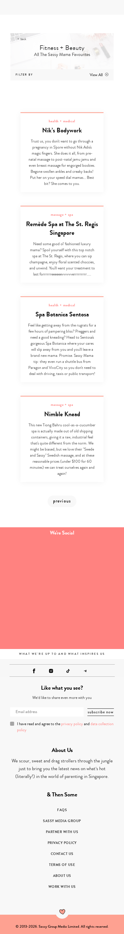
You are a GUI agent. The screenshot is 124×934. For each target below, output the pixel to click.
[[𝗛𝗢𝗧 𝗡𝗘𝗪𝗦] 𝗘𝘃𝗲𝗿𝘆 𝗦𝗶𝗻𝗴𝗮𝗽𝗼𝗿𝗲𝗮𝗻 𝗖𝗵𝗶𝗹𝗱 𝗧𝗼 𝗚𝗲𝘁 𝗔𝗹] (31, 593)
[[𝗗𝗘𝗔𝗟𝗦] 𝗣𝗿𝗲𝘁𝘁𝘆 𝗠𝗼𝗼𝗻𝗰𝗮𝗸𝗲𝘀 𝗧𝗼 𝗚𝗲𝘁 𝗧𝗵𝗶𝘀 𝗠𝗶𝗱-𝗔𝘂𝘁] (93, 628)
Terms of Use (62, 865)
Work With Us (62, 887)
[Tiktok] (68, 671)
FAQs (62, 810)
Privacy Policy (62, 843)
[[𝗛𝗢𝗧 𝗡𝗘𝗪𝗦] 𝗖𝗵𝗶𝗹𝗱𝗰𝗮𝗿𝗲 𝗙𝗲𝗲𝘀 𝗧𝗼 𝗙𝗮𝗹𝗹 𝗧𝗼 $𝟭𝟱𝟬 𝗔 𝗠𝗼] (93, 558)
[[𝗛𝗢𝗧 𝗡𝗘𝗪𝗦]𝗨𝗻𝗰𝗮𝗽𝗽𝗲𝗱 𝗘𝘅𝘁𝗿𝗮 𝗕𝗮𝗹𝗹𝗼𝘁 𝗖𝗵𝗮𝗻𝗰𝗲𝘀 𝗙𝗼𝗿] (31, 558)
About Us (62, 876)
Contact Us (62, 854)
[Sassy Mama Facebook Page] (34, 671)
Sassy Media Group (62, 821)
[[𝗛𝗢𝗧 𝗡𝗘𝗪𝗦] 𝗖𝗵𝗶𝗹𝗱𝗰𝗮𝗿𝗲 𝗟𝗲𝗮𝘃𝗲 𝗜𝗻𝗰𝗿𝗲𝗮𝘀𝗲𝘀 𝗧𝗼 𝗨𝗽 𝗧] (93, 593)
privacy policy (72, 724)
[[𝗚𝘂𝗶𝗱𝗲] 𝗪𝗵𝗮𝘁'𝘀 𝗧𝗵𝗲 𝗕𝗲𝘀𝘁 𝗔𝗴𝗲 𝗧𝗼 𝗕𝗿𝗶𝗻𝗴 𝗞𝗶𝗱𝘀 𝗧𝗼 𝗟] (31, 628)
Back (23, 39)
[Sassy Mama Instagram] (51, 671)
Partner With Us (62, 832)
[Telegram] (85, 671)
